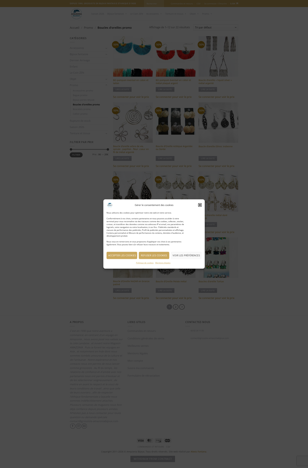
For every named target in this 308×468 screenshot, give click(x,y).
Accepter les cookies (122, 255)
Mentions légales (163, 262)
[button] (199, 205)
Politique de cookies (145, 262)
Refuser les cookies (154, 255)
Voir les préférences (186, 255)
